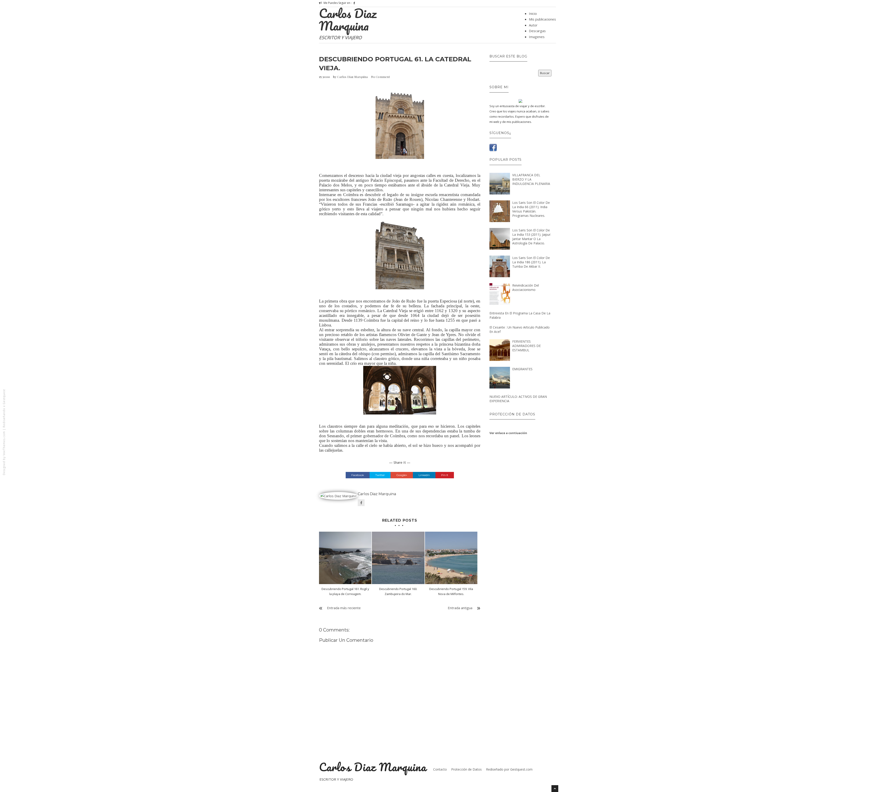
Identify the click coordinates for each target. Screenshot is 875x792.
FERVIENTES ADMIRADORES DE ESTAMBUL (526, 345)
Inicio (533, 13)
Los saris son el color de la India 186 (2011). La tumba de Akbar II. (531, 262)
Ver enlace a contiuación (508, 433)
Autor (533, 25)
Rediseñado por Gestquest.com (509, 769)
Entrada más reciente (344, 608)
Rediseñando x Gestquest (4, 408)
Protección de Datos (466, 769)
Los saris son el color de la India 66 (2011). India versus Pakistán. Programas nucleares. (531, 209)
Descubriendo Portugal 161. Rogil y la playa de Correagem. (345, 591)
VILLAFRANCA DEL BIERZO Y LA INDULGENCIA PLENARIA (531, 179)
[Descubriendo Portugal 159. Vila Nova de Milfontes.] (451, 558)
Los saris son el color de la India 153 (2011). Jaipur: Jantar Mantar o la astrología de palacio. (531, 236)
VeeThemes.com (4, 443)
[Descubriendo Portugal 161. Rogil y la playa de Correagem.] (345, 558)
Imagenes (537, 36)
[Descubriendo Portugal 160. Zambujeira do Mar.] (398, 558)
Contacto (440, 769)
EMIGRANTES (522, 369)
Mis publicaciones (542, 19)
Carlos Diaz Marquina (347, 19)
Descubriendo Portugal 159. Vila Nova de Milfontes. (451, 591)
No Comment (380, 77)
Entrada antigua (460, 608)
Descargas (537, 30)
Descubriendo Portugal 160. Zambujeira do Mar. (398, 591)
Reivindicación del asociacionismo (525, 287)
